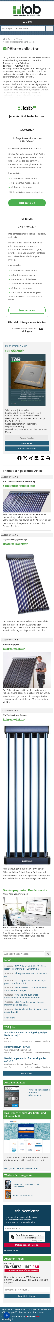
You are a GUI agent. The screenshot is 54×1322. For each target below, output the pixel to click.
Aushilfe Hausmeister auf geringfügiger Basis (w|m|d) (25, 1034)
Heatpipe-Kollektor (15, 544)
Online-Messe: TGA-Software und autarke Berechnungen (25, 989)
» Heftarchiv (33, 1092)
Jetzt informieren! (11, 1250)
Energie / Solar (15, 39)
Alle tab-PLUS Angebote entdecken (27, 322)
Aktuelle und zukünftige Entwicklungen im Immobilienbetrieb (22, 996)
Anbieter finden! (28, 1296)
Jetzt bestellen (27, 202)
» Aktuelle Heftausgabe (39, 1089)
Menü (28, 21)
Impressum (38, 1312)
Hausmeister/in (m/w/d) (17, 1046)
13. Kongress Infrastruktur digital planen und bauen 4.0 (25, 982)
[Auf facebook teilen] (19, 459)
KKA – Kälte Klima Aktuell (23, 1195)
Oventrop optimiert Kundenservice (25, 890)
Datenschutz (25, 1312)
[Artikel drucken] (48, 458)
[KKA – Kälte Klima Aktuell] (9, 1195)
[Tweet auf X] (25, 459)
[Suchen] (49, 28)
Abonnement (27, 443)
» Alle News (9, 1017)
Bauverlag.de (7, 1319)
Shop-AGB (12, 1312)
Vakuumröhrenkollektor (19, 485)
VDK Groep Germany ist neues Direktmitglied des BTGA (24, 1003)
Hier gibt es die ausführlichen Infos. (21, 1168)
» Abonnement (35, 1095)
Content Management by (13, 1316)
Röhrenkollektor (14, 648)
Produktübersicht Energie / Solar (20, 41)
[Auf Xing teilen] (31, 459)
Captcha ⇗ (38, 1241)
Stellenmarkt (21, 1309)
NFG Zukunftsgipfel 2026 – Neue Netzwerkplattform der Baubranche (25, 967)
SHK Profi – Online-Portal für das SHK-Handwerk (26, 1185)
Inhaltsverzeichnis (27, 448)
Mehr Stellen (27, 1073)
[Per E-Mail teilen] (42, 458)
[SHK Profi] (9, 1185)
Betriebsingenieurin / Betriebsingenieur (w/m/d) (26, 1060)
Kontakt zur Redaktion (40, 1309)
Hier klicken (30, 1237)
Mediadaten (7, 1309)
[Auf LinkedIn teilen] (37, 459)
